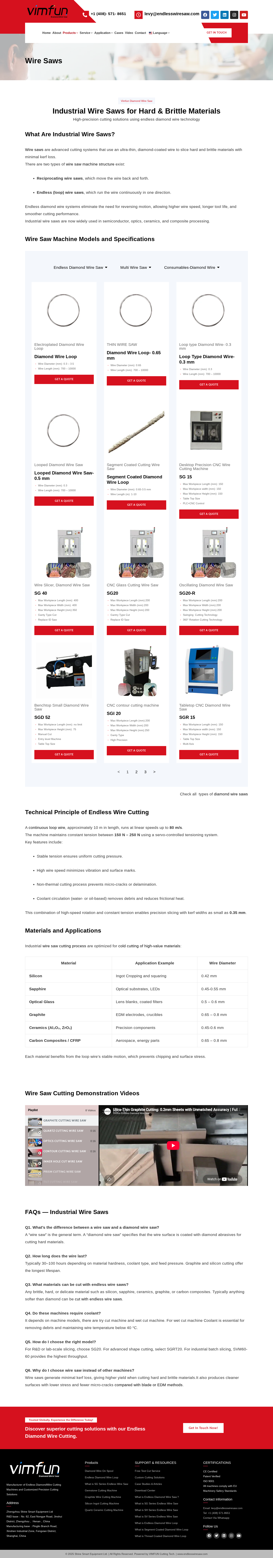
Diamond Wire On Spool (99, 1470)
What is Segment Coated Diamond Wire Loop (161, 1529)
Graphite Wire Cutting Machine (103, 1496)
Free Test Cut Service (147, 1470)
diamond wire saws (231, 794)
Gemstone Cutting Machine (101, 1490)
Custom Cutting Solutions (150, 1477)
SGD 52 (42, 717)
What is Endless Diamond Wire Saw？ (157, 1496)
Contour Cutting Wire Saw (64, 1151)
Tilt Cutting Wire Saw (60, 1182)
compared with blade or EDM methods (149, 1385)
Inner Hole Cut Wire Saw (62, 1161)
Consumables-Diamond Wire (189, 267)
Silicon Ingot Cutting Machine (102, 1503)
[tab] (62, 1121)
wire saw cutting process (64, 946)
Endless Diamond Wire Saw (78, 267)
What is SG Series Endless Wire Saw (106, 1483)
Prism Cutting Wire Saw (62, 1172)
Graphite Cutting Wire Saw (64, 1120)
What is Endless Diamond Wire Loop (156, 1523)
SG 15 (185, 476)
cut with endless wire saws (98, 1299)
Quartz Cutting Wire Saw (63, 1131)
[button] (77, 32)
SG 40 (40, 593)
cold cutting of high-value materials (149, 946)
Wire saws (34, 149)
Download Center (145, 1490)
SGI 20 (114, 713)
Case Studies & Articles (148, 1483)
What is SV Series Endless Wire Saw (156, 1516)
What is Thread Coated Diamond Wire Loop (160, 1536)
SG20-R (187, 593)
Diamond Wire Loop (55, 356)
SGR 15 (187, 717)
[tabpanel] (173, 1145)
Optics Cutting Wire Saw (62, 1141)
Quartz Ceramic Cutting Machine (104, 1509)
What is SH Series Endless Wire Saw (156, 1509)
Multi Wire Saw (133, 267)
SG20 (112, 593)
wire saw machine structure (90, 164)
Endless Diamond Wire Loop (101, 1477)
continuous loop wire (47, 827)
